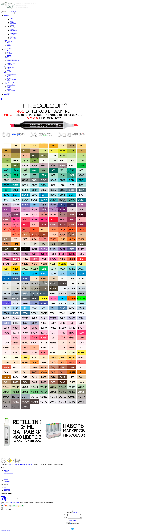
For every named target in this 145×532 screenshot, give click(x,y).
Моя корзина (7, 490)
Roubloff (12, 29)
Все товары (13, 16)
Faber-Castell (13, 38)
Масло (8, 42)
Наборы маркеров (11, 74)
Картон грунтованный (12, 61)
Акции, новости (11, 91)
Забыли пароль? (72, 520)
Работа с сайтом (11, 85)
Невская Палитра (14, 27)
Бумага (11, 21)
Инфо (5, 83)
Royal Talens (13, 37)
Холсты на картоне (11, 59)
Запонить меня (75, 523)
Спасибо (9, 93)
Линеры (9, 75)
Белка (8, 52)
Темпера (9, 45)
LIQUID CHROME (11, 79)
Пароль (65, 517)
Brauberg (12, 36)
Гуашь (8, 46)
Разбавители (13, 23)
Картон (8, 70)
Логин (65, 515)
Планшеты (9, 64)
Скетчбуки (9, 71)
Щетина (9, 55)
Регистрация (7, 489)
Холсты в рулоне (11, 63)
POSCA (9, 80)
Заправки (9, 78)
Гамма (11, 31)
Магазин (7, 15)
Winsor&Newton (14, 30)
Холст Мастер (13, 33)
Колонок (9, 56)
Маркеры (6, 72)
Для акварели (10, 67)
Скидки (9, 89)
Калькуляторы (7, 481)
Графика (12, 25)
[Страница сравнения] (1, 98)
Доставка (9, 86)
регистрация (76, 512)
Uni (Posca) (12, 34)
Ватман (8, 68)
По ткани (9, 48)
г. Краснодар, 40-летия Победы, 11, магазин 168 (20, 464)
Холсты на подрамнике (13, 60)
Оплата (8, 87)
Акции (5, 480)
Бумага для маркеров (12, 82)
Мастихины (10, 51)
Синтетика (9, 53)
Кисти (11, 19)
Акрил (8, 44)
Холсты (12, 22)
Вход (5, 487)
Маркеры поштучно (12, 76)
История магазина (8, 473)
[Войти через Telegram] (72, 529)
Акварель (9, 41)
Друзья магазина (11, 90)
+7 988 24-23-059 (13, 11)
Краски (11, 18)
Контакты (6, 94)
